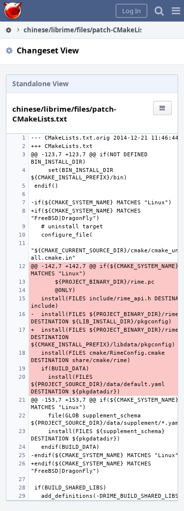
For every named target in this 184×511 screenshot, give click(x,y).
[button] (176, 11)
